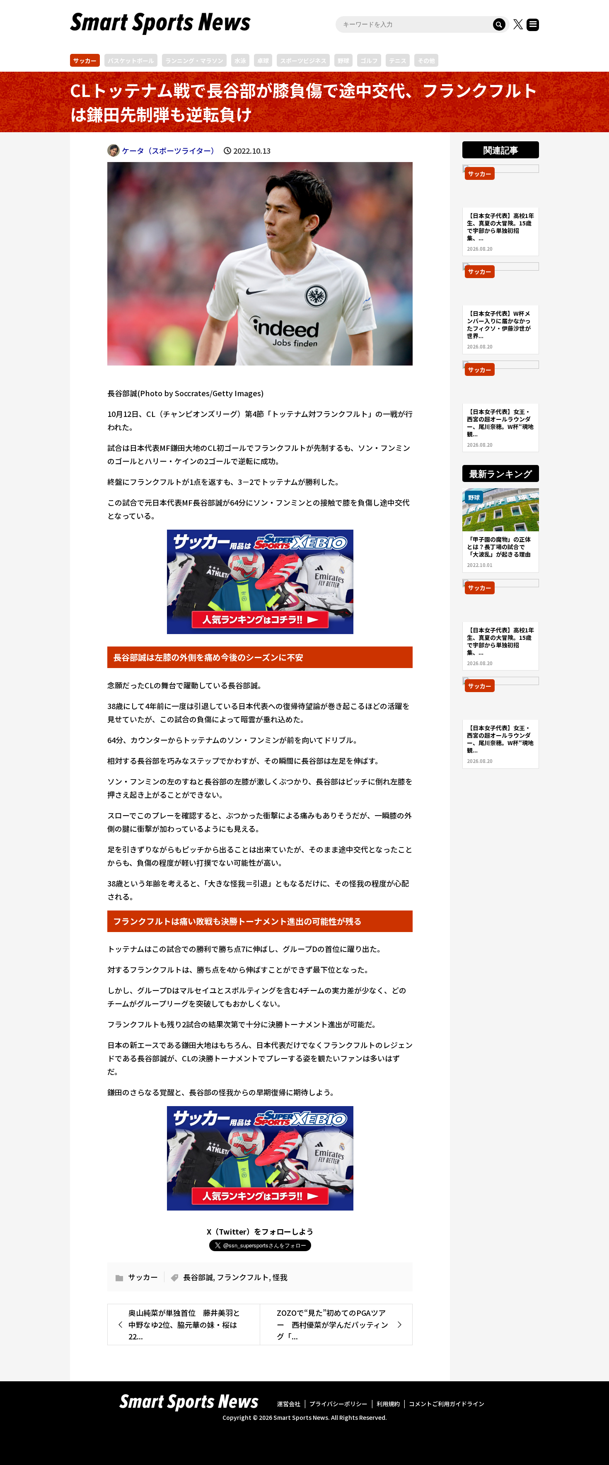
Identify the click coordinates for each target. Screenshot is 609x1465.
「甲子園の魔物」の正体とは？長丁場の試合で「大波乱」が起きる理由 (499, 546)
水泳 (240, 60)
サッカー (85, 60)
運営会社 (288, 1404)
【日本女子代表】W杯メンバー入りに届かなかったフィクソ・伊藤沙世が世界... (499, 324)
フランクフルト (243, 1276)
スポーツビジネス (303, 60)
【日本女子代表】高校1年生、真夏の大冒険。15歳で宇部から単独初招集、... (500, 226)
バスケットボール (131, 60)
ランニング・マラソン (194, 60)
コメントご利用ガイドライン (446, 1404)
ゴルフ (369, 60)
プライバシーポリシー (338, 1404)
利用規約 (388, 1404)
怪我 (280, 1276)
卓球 (263, 60)
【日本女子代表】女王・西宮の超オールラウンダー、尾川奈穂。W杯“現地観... (500, 422)
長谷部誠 (198, 1276)
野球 (343, 60)
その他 (426, 60)
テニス (397, 60)
